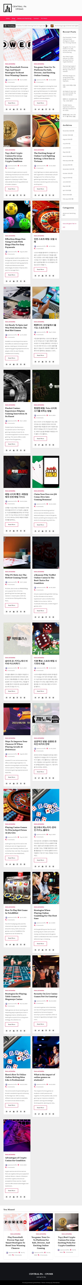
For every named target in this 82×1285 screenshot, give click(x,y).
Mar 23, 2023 (23, 1003)
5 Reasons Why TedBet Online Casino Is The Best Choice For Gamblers (45, 579)
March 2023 (66, 194)
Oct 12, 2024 (52, 165)
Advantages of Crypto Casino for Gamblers (16, 1159)
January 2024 (67, 165)
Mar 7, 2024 (23, 421)
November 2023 (67, 169)
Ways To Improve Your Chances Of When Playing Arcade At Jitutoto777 (16, 745)
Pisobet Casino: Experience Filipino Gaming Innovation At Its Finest (16, 412)
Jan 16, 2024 (51, 587)
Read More (11, 103)
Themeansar (56, 1282)
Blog (13, 18)
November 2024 (67, 131)
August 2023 (66, 177)
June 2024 (66, 148)
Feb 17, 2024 (23, 582)
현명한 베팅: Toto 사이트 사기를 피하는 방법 (45, 409)
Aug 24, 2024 (23, 251)
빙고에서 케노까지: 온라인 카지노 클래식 (45, 829)
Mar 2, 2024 (51, 415)
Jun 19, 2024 (23, 335)
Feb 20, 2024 (52, 504)
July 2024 (66, 143)
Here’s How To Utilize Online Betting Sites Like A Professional (15, 1077)
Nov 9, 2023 (23, 668)
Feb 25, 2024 (23, 501)
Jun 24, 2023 (52, 748)
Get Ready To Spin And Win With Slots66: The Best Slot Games (16, 328)
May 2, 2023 (51, 834)
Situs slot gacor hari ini (69, 223)
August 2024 (66, 139)
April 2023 (66, 190)
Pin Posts (44, 18)
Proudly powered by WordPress (31, 1282)
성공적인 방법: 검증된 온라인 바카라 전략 (45, 743)
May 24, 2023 (23, 837)
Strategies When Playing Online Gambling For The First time (45, 914)
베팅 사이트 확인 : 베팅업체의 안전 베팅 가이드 (16, 495)
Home (8, 18)
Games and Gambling (24, 18)
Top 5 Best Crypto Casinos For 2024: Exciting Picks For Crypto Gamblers (14, 157)
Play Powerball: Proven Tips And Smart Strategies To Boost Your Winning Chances (16, 71)
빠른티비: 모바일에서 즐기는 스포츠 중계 (45, 326)
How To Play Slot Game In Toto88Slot (16, 912)
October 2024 (67, 135)
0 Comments (11, 82)
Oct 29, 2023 (52, 668)
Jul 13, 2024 (51, 246)
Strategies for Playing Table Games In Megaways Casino (16, 996)
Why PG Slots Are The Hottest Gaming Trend (16, 576)
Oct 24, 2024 (52, 80)
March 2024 (66, 156)
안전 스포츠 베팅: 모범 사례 (45, 240)
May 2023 (66, 186)
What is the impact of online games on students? (44, 1077)
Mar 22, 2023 (52, 1001)
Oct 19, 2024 (23, 165)
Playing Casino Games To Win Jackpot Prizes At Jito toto (16, 830)
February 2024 (67, 160)
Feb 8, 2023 (51, 1084)
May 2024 (66, 152)
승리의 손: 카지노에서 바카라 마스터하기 (16, 662)
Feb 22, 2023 (23, 1084)
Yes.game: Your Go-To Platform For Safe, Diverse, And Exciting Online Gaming (44, 71)
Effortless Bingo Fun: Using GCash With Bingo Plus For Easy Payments (15, 243)
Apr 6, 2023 (23, 917)
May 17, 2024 (52, 332)
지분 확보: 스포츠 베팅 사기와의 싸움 (45, 662)
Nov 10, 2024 (23, 80)
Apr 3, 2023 (51, 923)
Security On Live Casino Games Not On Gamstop (45, 995)
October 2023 (67, 173)
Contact (36, 18)
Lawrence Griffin (12, 80)
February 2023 (67, 199)
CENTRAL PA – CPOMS (41, 1274)
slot (64, 227)
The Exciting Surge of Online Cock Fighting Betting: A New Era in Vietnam (44, 157)
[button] (4, 18)
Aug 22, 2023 (23, 754)
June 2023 (66, 182)
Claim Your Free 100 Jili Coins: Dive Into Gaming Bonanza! (45, 497)
